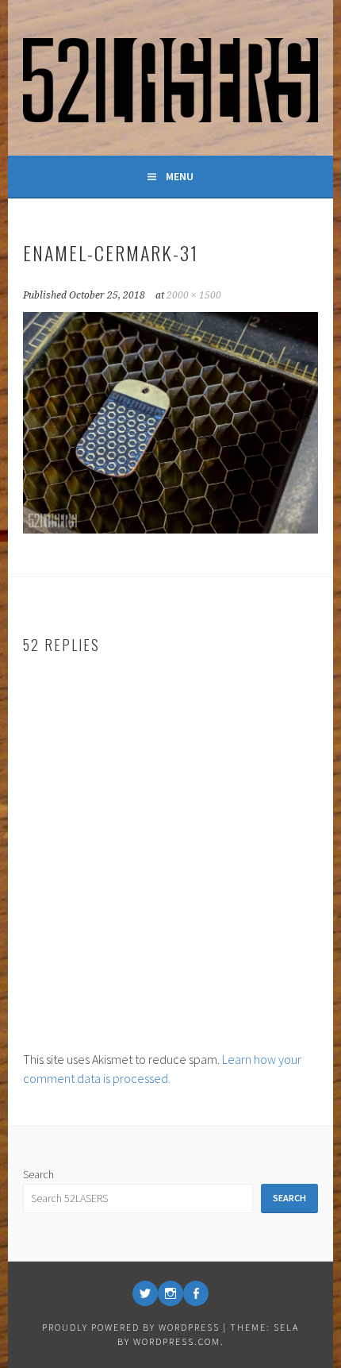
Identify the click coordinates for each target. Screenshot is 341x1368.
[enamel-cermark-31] (170, 529)
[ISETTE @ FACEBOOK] (196, 1293)
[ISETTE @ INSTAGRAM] (170, 1293)
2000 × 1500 (194, 295)
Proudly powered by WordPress (131, 1327)
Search (38, 1174)
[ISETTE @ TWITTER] (145, 1293)
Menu (179, 176)
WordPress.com (176, 1341)
